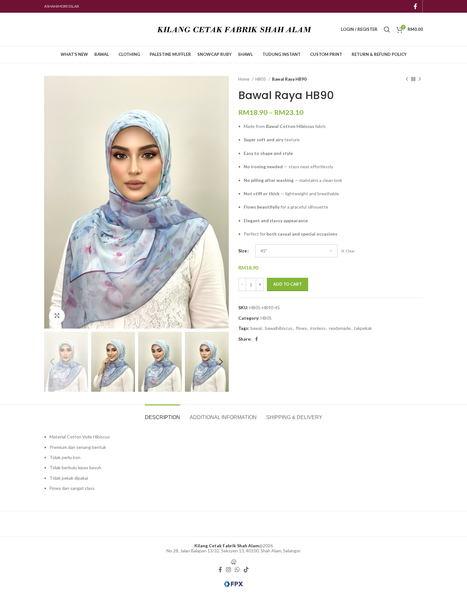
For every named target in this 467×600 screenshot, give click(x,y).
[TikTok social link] (246, 570)
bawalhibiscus (279, 328)
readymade (340, 328)
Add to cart (287, 284)
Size (242, 250)
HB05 (261, 79)
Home (244, 79)
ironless (318, 328)
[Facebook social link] (415, 6)
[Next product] (419, 79)
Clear (350, 251)
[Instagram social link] (228, 570)
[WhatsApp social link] (237, 570)
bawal (256, 328)
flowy (301, 328)
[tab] (162, 414)
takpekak (363, 328)
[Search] (387, 29)
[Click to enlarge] (57, 316)
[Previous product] (407, 79)
